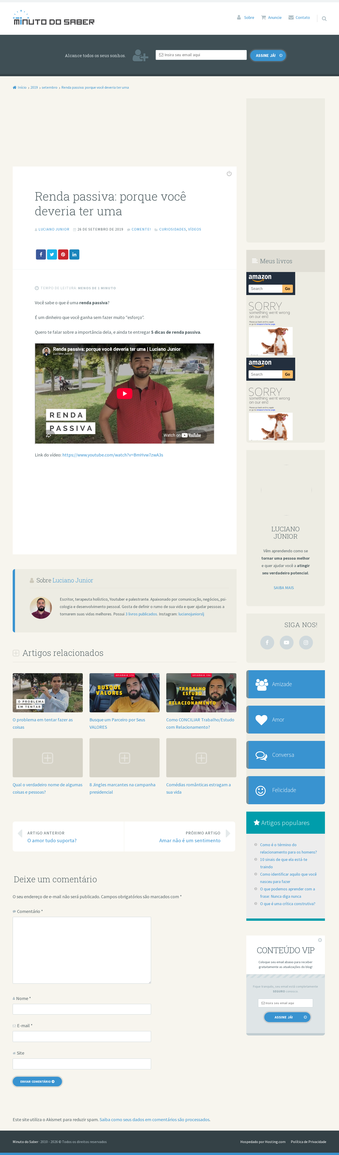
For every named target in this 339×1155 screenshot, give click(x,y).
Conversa (283, 755)
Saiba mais (284, 587)
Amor (278, 719)
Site (20, 1053)
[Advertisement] (125, 132)
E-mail (25, 1025)
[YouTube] (287, 642)
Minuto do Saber (25, 1141)
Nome (23, 998)
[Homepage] (53, 17)
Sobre (249, 17)
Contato (303, 17)
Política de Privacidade (308, 1141)
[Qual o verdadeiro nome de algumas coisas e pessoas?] (48, 775)
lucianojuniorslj (191, 614)
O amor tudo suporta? (52, 837)
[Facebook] (267, 642)
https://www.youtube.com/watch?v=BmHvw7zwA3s (112, 455)
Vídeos (194, 229)
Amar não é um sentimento (189, 837)
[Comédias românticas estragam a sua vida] (201, 775)
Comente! (141, 229)
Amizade (282, 684)
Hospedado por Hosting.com (262, 1141)
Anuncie (275, 17)
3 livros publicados (141, 614)
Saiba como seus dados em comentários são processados (154, 1119)
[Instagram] (306, 642)
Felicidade (284, 790)
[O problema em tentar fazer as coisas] (48, 710)
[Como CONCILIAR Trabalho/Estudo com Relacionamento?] (201, 710)
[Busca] (320, 12)
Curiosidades (172, 229)
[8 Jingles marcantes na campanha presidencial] (124, 775)
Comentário (30, 911)
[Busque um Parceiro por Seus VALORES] (124, 710)
